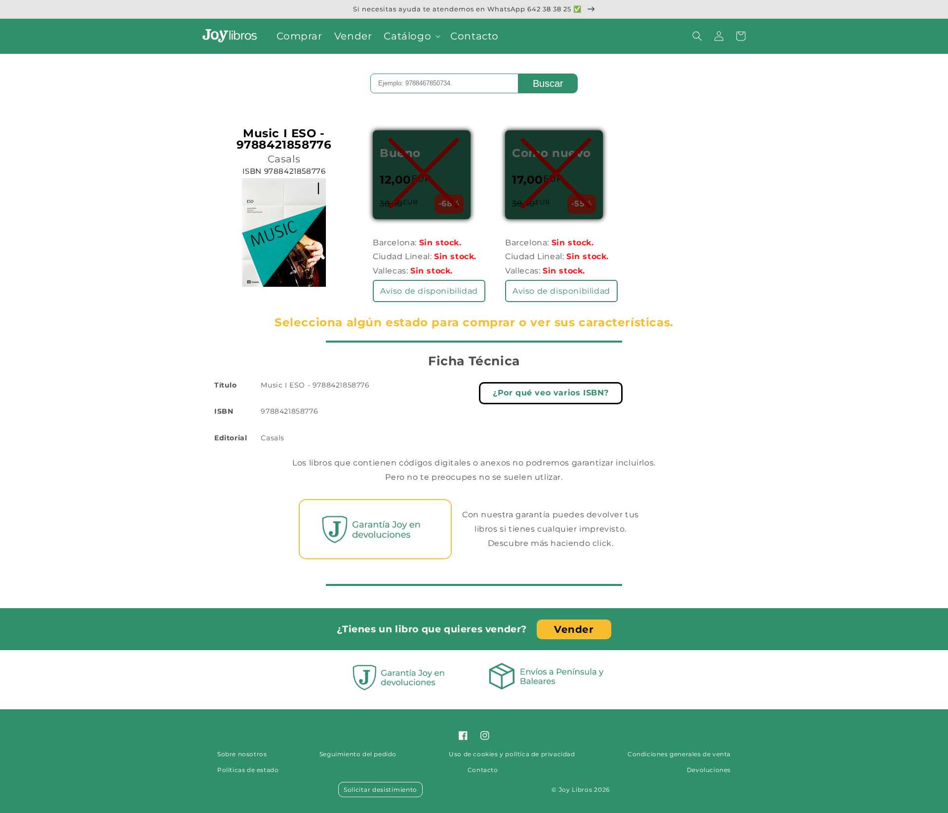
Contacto (483, 770)
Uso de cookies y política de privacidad (512, 754)
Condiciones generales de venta (679, 754)
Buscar (548, 83)
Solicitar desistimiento (380, 789)
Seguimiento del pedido (357, 754)
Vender (574, 629)
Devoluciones (709, 770)
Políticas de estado (247, 770)
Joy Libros (575, 789)
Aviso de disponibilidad (429, 291)
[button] (411, 36)
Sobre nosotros (242, 754)
